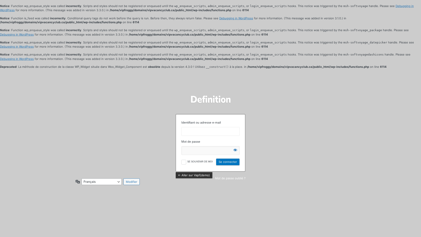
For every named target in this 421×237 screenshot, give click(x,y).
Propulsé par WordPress (210, 99)
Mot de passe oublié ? (230, 178)
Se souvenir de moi (200, 161)
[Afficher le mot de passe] (235, 149)
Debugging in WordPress (236, 18)
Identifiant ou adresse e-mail (201, 122)
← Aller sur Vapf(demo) (194, 175)
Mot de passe (190, 141)
